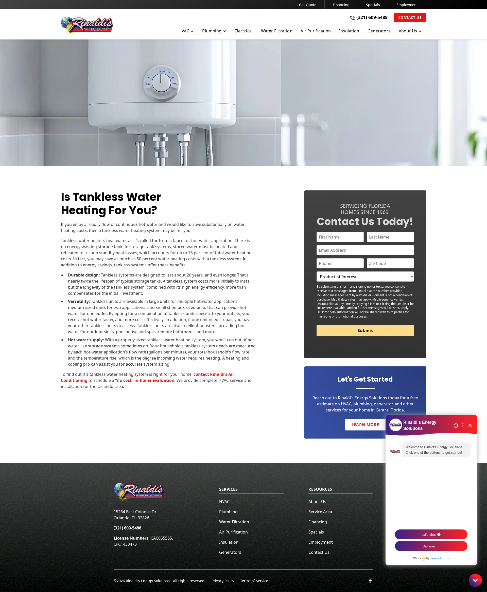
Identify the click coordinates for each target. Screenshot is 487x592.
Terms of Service (254, 580)
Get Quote (307, 4)
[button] (186, 32)
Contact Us (410, 17)
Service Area (320, 512)
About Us (317, 501)
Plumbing (228, 512)
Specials (373, 4)
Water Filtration (234, 522)
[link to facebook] (370, 581)
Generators (230, 552)
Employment (407, 4)
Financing (341, 4)
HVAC (224, 501)
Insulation (228, 542)
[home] (87, 26)
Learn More (365, 424)
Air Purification (233, 532)
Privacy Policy (223, 580)
